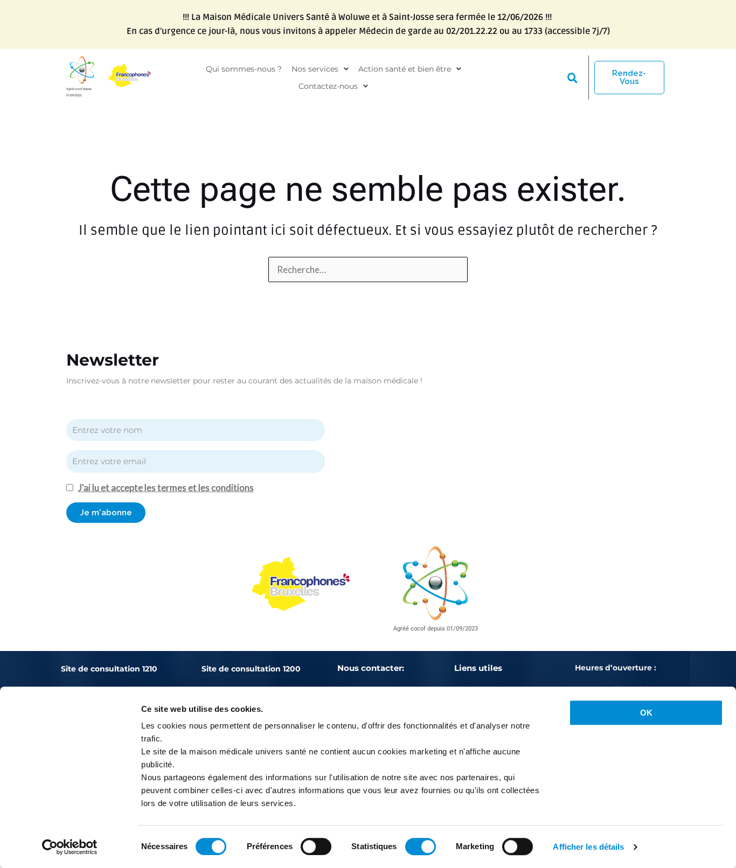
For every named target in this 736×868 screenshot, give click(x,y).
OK (646, 712)
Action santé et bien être (404, 69)
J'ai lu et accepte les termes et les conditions (166, 487)
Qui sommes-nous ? (244, 69)
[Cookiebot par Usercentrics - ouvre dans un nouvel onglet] (70, 847)
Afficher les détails (588, 846)
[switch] (316, 846)
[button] (320, 69)
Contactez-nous (328, 86)
